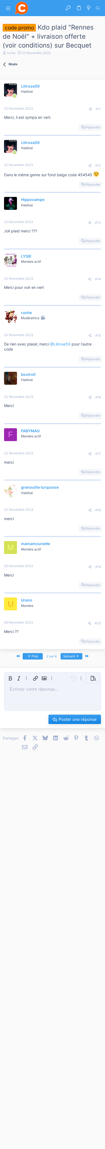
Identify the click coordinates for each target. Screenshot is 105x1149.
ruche (11, 53)
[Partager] (90, 109)
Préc (34, 656)
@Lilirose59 (60, 344)
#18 (98, 510)
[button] (8, 8)
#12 (98, 165)
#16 (98, 397)
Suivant (69, 656)
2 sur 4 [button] (52, 656)
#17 (98, 454)
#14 (98, 279)
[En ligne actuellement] (14, 95)
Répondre (93, 127)
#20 (98, 623)
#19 (98, 567)
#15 (98, 335)
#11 (98, 109)
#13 (98, 223)
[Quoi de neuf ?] (88, 8)
